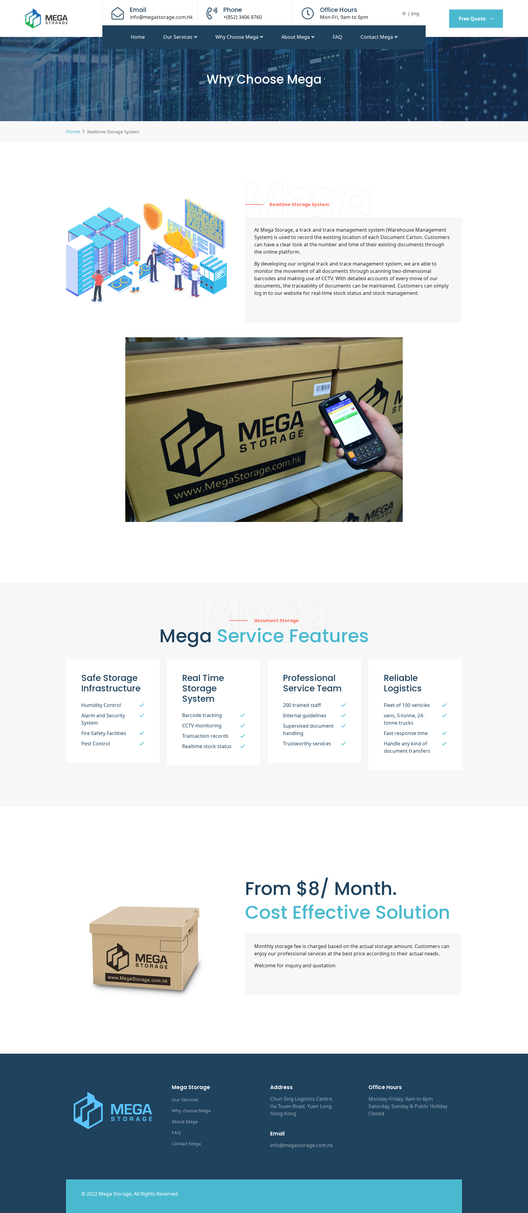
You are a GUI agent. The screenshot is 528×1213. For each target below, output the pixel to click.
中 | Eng (410, 13)
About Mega (295, 37)
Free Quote (472, 18)
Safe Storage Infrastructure (111, 683)
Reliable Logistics (403, 683)
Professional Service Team (312, 683)
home (138, 37)
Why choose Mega (236, 37)
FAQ (337, 37)
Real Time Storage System (203, 688)
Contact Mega (377, 37)
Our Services (178, 37)
